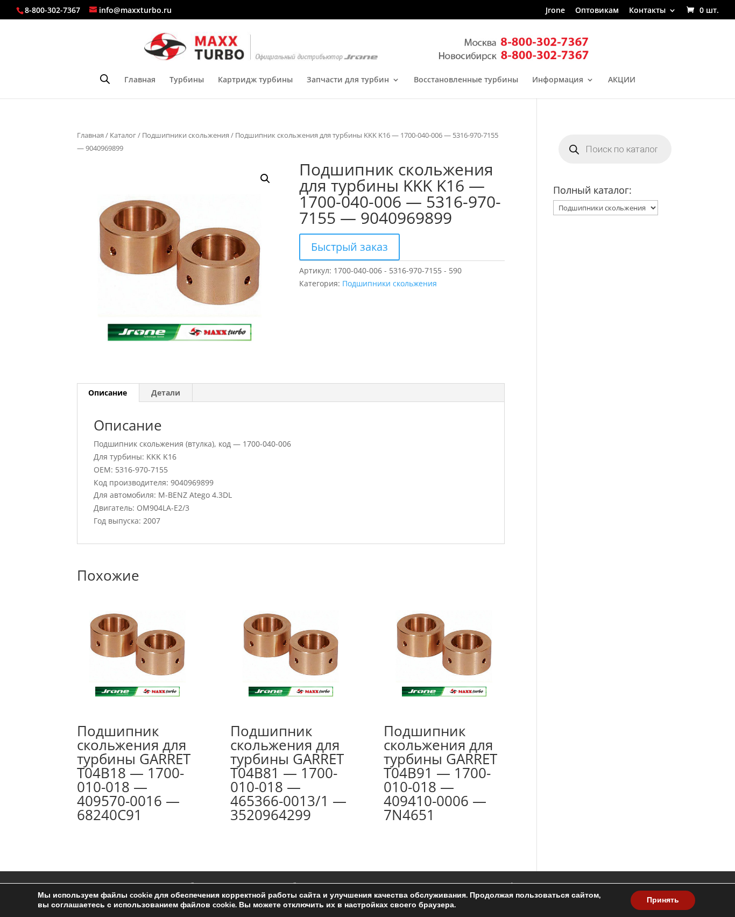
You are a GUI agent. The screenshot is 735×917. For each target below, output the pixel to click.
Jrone (555, 10)
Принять (663, 900)
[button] (265, 178)
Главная (140, 80)
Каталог (123, 135)
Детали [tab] (165, 392)
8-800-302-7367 (52, 10)
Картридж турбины (255, 80)
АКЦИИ (621, 80)
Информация (557, 80)
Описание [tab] (107, 392)
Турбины (186, 80)
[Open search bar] (105, 78)
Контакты (647, 10)
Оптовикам (597, 10)
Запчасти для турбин (348, 80)
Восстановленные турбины (466, 80)
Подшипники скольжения (185, 135)
